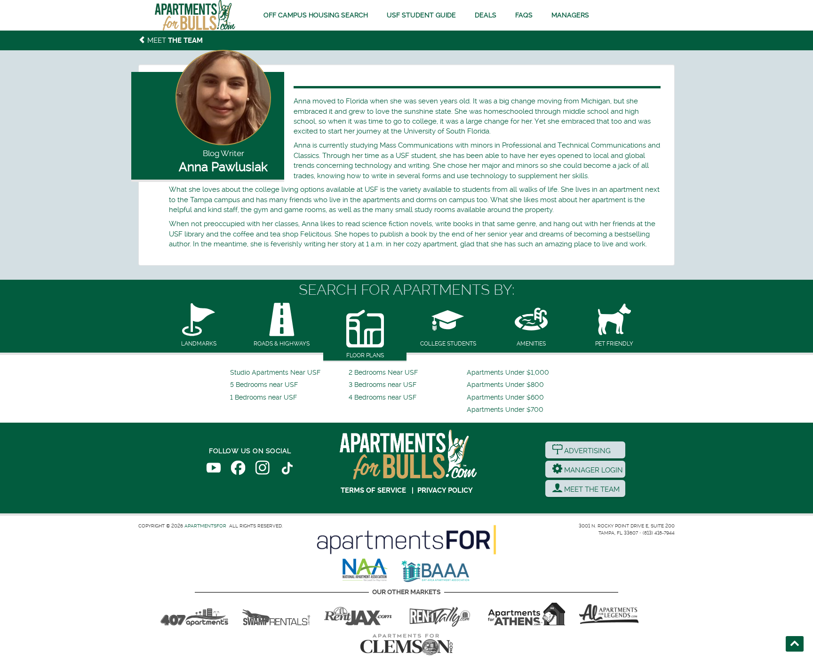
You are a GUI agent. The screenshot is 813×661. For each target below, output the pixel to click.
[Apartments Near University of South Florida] (195, 15)
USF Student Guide (421, 15)
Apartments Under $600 (505, 397)
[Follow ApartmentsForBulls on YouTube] (213, 469)
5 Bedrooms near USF (264, 385)
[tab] (198, 325)
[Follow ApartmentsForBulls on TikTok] (287, 469)
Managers (570, 15)
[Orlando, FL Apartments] (194, 614)
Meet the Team (591, 489)
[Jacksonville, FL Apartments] (358, 614)
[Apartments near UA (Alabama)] (608, 614)
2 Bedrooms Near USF (383, 373)
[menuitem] (288, 373)
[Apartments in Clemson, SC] (406, 644)
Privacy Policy (445, 490)
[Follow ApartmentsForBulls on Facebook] (238, 469)
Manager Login (592, 470)
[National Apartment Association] (365, 570)
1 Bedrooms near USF (263, 397)
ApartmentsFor (205, 526)
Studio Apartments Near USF (275, 373)
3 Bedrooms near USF (382, 385)
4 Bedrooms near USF (382, 397)
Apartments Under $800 (505, 385)
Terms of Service (373, 490)
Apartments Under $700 (505, 410)
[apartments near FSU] (440, 614)
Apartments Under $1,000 (508, 373)
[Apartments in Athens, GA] (526, 614)
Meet (174, 40)
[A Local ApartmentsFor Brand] (406, 540)
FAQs (524, 15)
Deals (485, 15)
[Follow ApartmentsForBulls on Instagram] (262, 469)
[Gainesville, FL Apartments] (276, 614)
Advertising (586, 451)
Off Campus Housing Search (315, 15)
